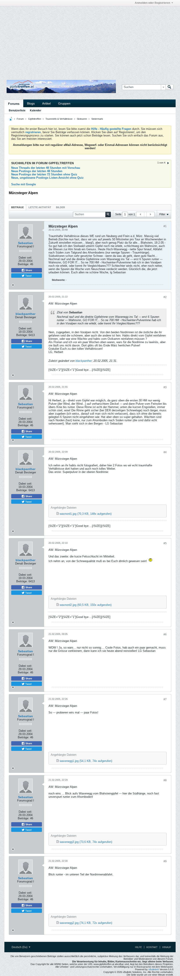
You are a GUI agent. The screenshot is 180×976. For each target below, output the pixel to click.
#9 (165, 861)
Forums (14, 103)
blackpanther (25, 314)
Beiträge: (23, 264)
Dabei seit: (25, 257)
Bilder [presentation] (60, 207)
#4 (165, 452)
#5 (165, 543)
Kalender (35, 110)
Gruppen (64, 103)
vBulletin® (153, 969)
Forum (20, 119)
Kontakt (152, 947)
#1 (165, 226)
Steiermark (97, 119)
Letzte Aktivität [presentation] (40, 207)
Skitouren (82, 119)
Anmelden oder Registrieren (152, 2)
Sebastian (25, 243)
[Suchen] (169, 87)
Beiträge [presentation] (17, 207)
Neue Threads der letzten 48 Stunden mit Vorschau (45, 167)
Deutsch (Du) (20, 947)
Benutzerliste (17, 110)
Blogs (31, 103)
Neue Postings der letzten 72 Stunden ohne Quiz (44, 174)
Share (28, 270)
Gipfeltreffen (34, 119)
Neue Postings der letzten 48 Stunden (36, 171)
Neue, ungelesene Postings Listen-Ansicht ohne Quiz (47, 177)
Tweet (28, 275)
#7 (165, 699)
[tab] (17, 207)
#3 (165, 387)
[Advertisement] (55, 16)
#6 (165, 634)
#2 (165, 297)
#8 (165, 780)
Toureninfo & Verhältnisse (58, 119)
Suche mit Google (23, 184)
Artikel (46, 103)
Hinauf (166, 947)
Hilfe (138, 947)
